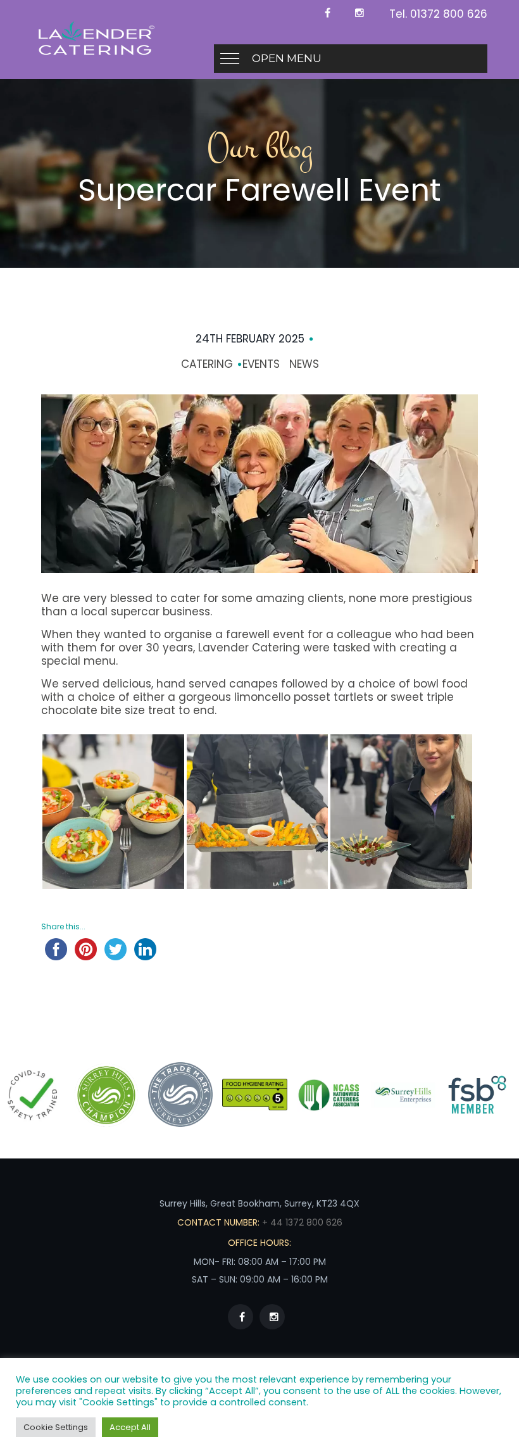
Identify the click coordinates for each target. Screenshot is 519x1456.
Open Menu (287, 58)
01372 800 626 (448, 14)
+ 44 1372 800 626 (301, 1222)
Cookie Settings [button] (55, 1427)
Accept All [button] (130, 1427)
